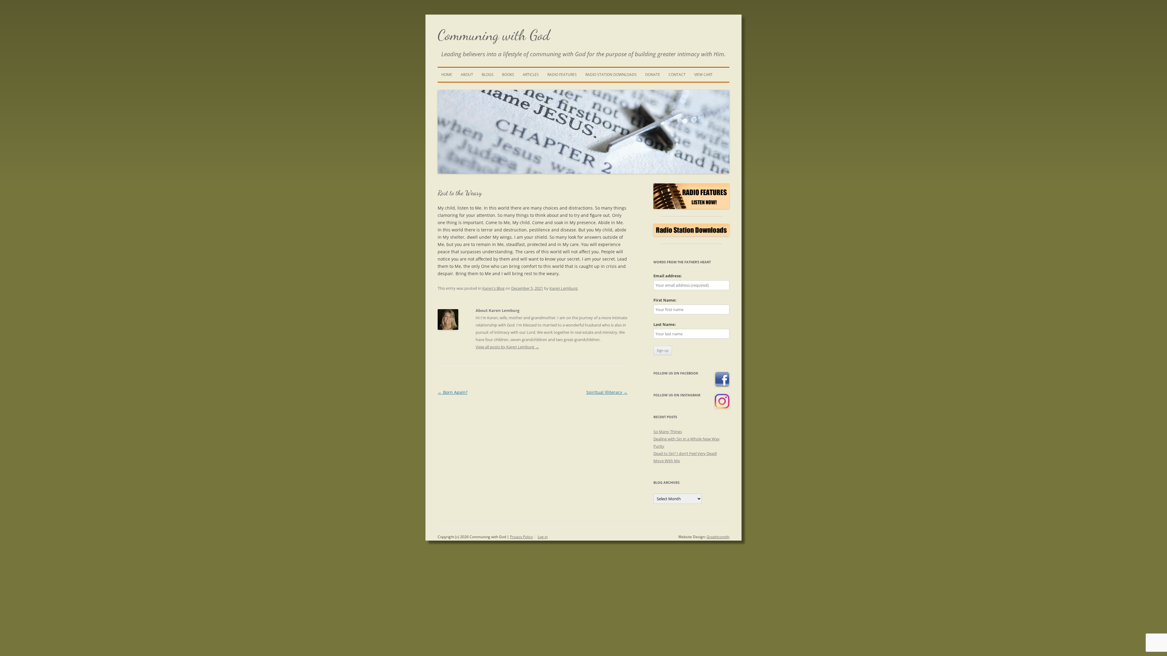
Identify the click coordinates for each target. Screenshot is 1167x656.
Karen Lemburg (563, 288)
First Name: (664, 300)
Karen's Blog (493, 288)
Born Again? (452, 392)
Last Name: (664, 324)
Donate (652, 74)
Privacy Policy (521, 536)
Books (508, 74)
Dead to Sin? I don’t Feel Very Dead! (685, 453)
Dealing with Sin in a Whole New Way (686, 439)
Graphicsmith (718, 536)
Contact (677, 74)
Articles (531, 74)
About (467, 74)
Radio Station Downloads (611, 74)
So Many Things (667, 431)
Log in (543, 536)
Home (446, 74)
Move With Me (666, 460)
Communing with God (494, 35)
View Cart (703, 74)
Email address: (667, 275)
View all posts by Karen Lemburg (507, 347)
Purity (658, 446)
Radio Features (562, 74)
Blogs (488, 74)
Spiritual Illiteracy (607, 392)
